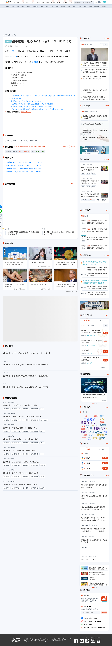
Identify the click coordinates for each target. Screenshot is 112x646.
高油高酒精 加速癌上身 (38, 263)
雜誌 (90, 6)
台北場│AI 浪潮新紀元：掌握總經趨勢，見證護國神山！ (97, 230)
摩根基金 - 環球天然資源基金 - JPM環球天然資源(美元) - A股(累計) (91, 331)
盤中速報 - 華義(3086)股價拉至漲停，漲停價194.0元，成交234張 (23, 211)
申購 (105, 333)
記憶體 (87, 458)
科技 (23, 6)
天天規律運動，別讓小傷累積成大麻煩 (15, 264)
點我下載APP (26, 112)
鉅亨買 (59, 2)
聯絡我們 (53, 639)
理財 (73, 6)
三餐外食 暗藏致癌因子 (38, 240)
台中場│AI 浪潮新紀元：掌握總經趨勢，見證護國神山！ (97, 222)
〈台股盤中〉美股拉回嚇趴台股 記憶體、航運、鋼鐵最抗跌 (32, 104)
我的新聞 (96, 6)
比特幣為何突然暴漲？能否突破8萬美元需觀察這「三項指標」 (65, 241)
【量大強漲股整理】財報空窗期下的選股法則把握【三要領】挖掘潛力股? (37, 109)
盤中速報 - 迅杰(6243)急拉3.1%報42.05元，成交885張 (23, 165)
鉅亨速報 (7, 35)
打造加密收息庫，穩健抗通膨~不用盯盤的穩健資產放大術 (97, 238)
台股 (23, 2)
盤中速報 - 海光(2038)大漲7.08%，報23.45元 (27, 101)
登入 (101, 2)
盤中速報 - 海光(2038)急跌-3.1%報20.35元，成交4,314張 (31, 106)
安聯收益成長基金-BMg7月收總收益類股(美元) (91, 341)
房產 (68, 6)
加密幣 (53, 2)
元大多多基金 (85, 350)
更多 (105, 44)
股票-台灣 (89, 353)
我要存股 (72, 146)
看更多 (106, 38)
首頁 (13, 2)
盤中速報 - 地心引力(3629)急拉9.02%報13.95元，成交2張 (24, 162)
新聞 (18, 2)
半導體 (87, 468)
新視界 (79, 6)
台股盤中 (14, 35)
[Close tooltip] (15, 212)
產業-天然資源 (91, 335)
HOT (89, 221)
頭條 (7, 6)
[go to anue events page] (96, 2)
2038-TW (13, 51)
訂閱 (70, 2)
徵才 (59, 639)
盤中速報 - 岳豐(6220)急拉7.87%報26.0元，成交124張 (23, 168)
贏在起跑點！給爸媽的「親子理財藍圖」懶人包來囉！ (30, 146)
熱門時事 (35, 6)
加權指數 (35, 62)
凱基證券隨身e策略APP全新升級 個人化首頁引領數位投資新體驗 (14, 241)
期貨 (57, 6)
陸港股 (33, 2)
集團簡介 (32, 639)
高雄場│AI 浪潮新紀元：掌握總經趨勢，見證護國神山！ (97, 247)
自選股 (104, 6)
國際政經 (89, 164)
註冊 (104, 2)
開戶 (105, 343)
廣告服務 (38, 639)
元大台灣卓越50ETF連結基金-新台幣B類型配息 (91, 359)
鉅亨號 (65, 2)
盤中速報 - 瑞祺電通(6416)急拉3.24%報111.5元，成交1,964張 (59, 211)
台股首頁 (65, 146)
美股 (27, 2)
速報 (42, 6)
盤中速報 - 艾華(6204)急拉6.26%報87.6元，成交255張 (23, 172)
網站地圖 (64, 639)
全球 (47, 2)
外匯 (43, 2)
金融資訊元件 (46, 639)
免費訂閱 (104, 612)
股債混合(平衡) (91, 345)
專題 (85, 6)
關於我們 (26, 639)
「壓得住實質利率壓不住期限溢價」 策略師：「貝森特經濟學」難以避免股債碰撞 (65, 264)
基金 (38, 2)
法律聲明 (70, 639)
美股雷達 (89, 178)
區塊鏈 (63, 6)
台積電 (87, 463)
